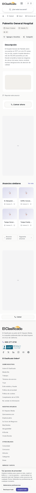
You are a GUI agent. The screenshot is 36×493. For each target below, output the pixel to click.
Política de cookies (8, 393)
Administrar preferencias (12, 485)
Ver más (31, 183)
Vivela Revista (7, 436)
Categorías (6, 456)
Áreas (4, 460)
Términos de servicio (9, 379)
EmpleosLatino (7, 418)
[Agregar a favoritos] (14, 204)
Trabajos (5, 375)
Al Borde (5, 432)
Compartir (29, 37)
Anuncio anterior (9, 238)
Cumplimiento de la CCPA (10, 397)
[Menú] (29, 3)
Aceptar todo (22, 489)
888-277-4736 (11, 342)
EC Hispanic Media (8, 411)
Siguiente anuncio (22, 238)
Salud (20, 16)
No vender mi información (10, 401)
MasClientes (6, 425)
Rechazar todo (8, 489)
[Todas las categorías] (21, 3)
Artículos (5, 453)
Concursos (6, 449)
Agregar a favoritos (13, 37)
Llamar (19, 317)
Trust (4, 383)
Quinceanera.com (8, 414)
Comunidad (6, 446)
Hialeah (11, 16)
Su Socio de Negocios (9, 421)
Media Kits (5, 372)
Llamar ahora (19, 104)
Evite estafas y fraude (9, 386)
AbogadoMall (6, 429)
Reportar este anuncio (12, 95)
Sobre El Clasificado (9, 368)
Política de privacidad (9, 390)
